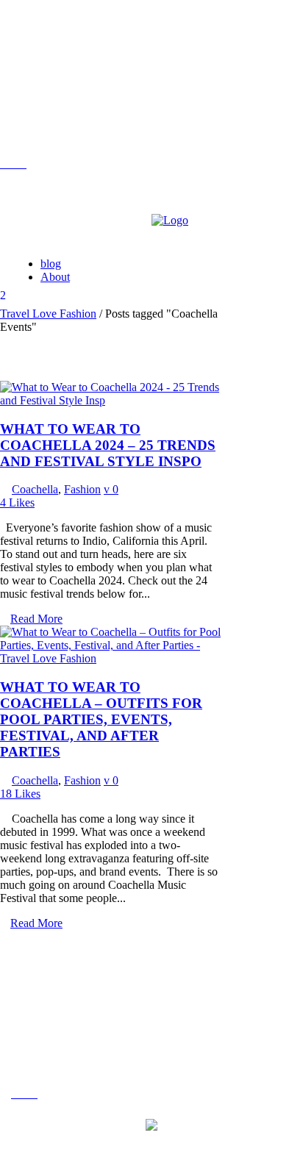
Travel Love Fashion (48, 313)
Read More (36, 618)
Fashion (82, 489)
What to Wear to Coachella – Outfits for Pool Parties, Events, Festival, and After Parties (101, 719)
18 (20, 793)
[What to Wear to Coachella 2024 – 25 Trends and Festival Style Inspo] (110, 400)
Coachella (35, 489)
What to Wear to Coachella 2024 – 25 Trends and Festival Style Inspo (107, 445)
